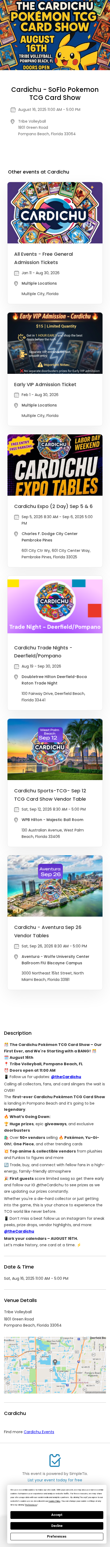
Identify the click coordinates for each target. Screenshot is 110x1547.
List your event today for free (55, 1480)
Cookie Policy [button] (54, 1501)
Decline (56, 1526)
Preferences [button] (31, 1505)
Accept (56, 1515)
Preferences (56, 1536)
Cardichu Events (39, 1432)
